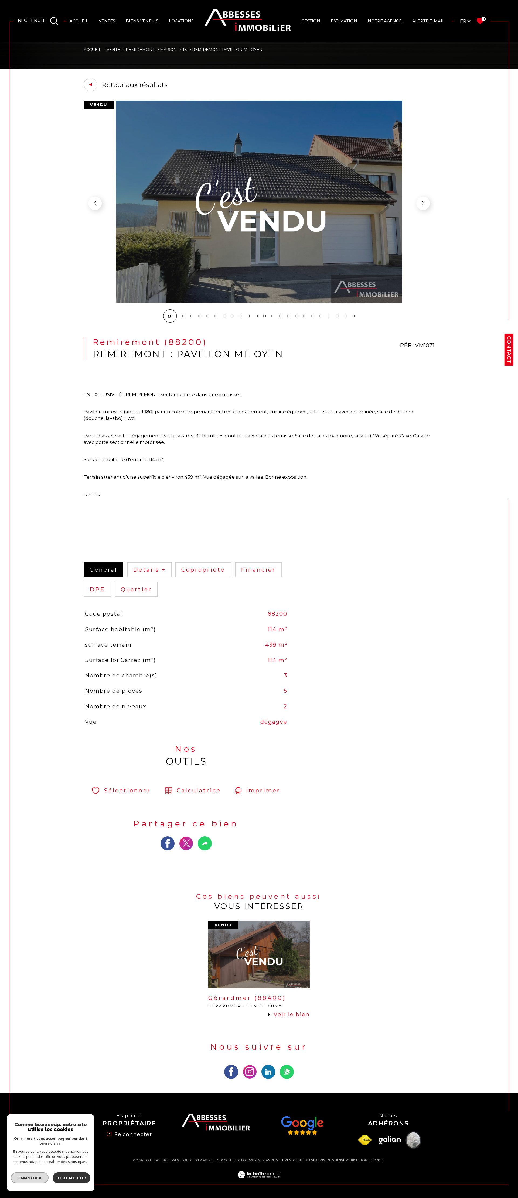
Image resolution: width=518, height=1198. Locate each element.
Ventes (107, 20)
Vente (113, 49)
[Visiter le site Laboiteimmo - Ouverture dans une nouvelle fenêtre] (259, 1181)
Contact (509, 349)
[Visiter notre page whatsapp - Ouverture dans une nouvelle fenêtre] (287, 1072)
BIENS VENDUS (142, 20)
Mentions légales (298, 1160)
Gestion (310, 20)
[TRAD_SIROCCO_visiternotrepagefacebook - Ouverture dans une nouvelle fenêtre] (231, 1072)
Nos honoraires (247, 1160)
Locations (181, 20)
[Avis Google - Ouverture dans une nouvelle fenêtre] (302, 1125)
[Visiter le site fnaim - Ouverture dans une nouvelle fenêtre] (365, 1140)
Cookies (378, 1160)
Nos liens (335, 1160)
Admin (320, 1160)
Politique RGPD (357, 1160)
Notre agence (385, 20)
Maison (168, 49)
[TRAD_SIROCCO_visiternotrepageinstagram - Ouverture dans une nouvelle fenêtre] (250, 1072)
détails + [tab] (149, 570)
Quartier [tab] (136, 589)
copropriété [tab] (203, 570)
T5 (184, 49)
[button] (423, 203)
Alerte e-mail (428, 20)
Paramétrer (29, 1177)
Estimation (344, 20)
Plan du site (272, 1160)
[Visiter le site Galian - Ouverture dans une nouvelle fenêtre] (390, 1140)
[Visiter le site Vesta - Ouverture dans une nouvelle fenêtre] (413, 1140)
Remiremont (140, 49)
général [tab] (103, 570)
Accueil (79, 20)
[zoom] (259, 301)
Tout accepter (71, 1177)
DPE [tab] (97, 589)
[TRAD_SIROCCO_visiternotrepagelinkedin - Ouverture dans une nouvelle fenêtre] (268, 1072)
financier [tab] (258, 570)
